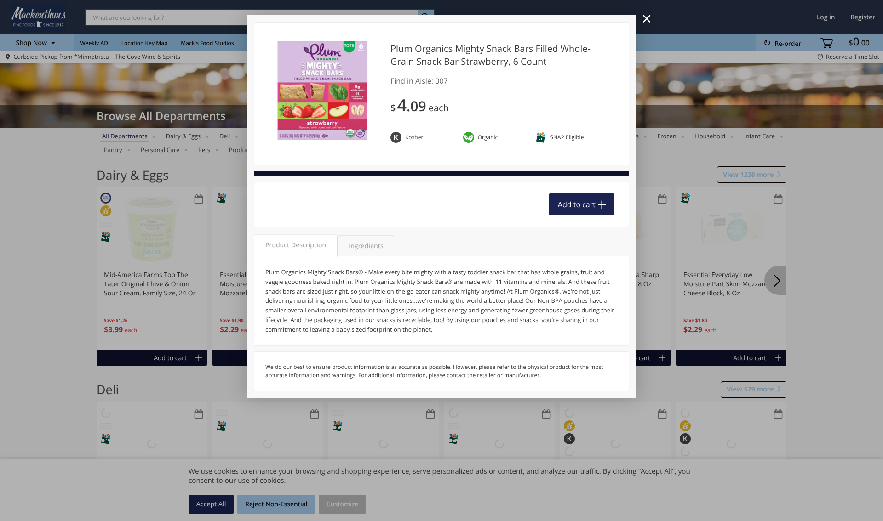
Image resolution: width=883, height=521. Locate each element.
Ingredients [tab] (366, 246)
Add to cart (577, 204)
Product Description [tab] (295, 245)
